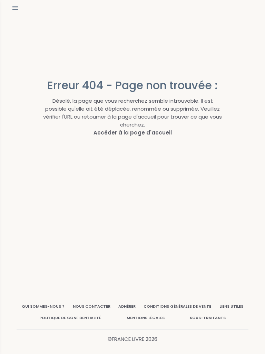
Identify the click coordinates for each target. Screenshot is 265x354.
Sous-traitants (208, 317)
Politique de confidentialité (70, 317)
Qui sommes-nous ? (43, 306)
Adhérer (127, 306)
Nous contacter (91, 306)
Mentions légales (146, 317)
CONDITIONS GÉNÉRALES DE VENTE (177, 306)
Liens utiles (231, 306)
